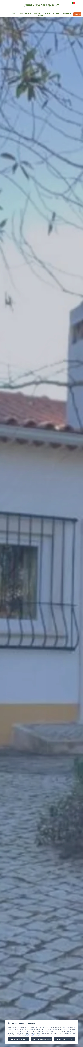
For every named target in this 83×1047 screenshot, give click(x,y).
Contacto (41, 15)
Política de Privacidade (33, 1035)
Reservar (78, 14)
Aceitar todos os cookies (64, 1039)
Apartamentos (25, 13)
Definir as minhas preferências (41, 1039)
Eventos (47, 13)
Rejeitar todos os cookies (18, 1039)
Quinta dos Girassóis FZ (41, 5)
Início (14, 13)
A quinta (37, 13)
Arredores (67, 13)
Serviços (56, 13)
